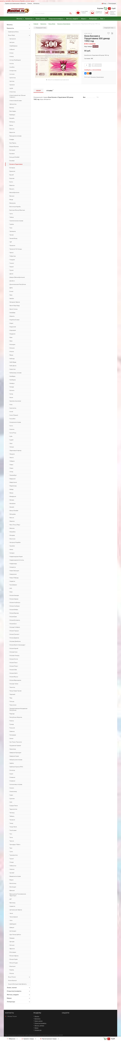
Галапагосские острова (16, 220)
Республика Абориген (15, 717)
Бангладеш (12, 111)
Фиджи (11, 880)
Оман (11, 592)
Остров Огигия (13, 659)
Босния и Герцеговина (15, 164)
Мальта (11, 517)
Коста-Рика (12, 433)
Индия (11, 323)
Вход (104, 3)
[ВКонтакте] (85, 73)
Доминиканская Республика (17, 284)
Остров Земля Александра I (17, 645)
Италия (11, 351)
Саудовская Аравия (15, 745)
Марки (83, 19)
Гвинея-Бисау (13, 238)
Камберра (12, 376)
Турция (11, 858)
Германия (12, 245)
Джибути (12, 281)
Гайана (11, 217)
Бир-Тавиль (12, 143)
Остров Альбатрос (14, 602)
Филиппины (12, 883)
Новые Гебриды (14, 577)
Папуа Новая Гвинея (15, 691)
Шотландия (12, 931)
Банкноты (29, 19)
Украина (11, 869)
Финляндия (12, 887)
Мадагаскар (13, 486)
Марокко (12, 521)
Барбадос (12, 114)
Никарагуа (12, 567)
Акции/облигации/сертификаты (17, 984)
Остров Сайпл (13, 673)
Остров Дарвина (14, 638)
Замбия (11, 298)
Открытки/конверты (56, 19)
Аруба (11, 88)
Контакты (36, 3)
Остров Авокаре (14, 595)
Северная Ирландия (15, 752)
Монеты (19, 19)
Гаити (11, 213)
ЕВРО (11, 288)
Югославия (12, 952)
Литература (93, 19)
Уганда (11, 862)
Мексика (11, 528)
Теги (101, 19)
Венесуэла (12, 203)
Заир (10, 295)
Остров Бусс (13, 623)
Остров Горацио (14, 630)
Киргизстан (12, 408)
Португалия (12, 705)
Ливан (11, 464)
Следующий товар (109, 27)
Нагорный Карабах (15, 542)
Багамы (11, 107)
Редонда (11, 713)
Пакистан (12, 687)
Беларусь (12, 121)
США (10, 802)
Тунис (11, 851)
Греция (11, 266)
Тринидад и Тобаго (14, 844)
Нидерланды (13, 563)
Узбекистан (12, 865)
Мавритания (13, 482)
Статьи (30, 3)
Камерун (12, 383)
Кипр (10, 404)
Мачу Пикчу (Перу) (14, 524)
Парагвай (12, 694)
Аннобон (12, 67)
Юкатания (12, 966)
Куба (10, 436)
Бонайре (11, 160)
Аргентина (12, 77)
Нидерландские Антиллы (16, 560)
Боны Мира (11, 35)
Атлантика (12, 92)
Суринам (12, 798)
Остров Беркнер (14, 613)
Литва (11, 471)
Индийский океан (14, 319)
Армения (12, 84)
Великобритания (14, 192)
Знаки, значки (40, 19)
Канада (11, 387)
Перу (10, 698)
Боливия (12, 153)
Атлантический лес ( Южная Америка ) (17, 96)
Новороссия (13, 574)
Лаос (10, 443)
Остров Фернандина (15, 680)
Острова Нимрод (14, 655)
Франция (12, 890)
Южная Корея (13, 959)
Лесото (11, 457)
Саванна (12, 731)
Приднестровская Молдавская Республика (18, 709)
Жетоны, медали (72, 19)
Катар (11, 394)
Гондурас (12, 259)
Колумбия (12, 418)
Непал (11, 549)
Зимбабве (12, 312)
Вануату (11, 189)
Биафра (11, 139)
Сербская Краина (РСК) (16, 766)
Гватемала (12, 231)
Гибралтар (12, 256)
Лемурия (12, 454)
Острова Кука (13, 652)
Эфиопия (12, 948)
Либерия (12, 461)
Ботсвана (12, 167)
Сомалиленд (13, 791)
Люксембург (13, 475)
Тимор (11, 823)
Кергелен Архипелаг (15, 401)
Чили (10, 920)
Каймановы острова (15, 372)
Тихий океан (12, 830)
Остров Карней (13, 648)
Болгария (12, 150)
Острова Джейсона (15, 641)
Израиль (12, 316)
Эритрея (11, 941)
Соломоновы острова (15, 784)
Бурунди (11, 178)
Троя (10, 848)
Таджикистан (13, 809)
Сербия (11, 763)
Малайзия (12, 503)
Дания (11, 273)
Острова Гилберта (14, 627)
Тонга (11, 837)
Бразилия (12, 171)
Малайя (11, 507)
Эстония (11, 945)
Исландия (12, 344)
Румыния (12, 728)
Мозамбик (12, 531)
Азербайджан (13, 46)
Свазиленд (12, 749)
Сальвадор (12, 735)
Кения (11, 397)
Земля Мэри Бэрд (14, 305)
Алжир (11, 53)
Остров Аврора (13, 599)
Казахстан (12, 369)
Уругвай (11, 872)
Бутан (11, 182)
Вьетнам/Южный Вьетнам (17, 210)
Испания (12, 348)
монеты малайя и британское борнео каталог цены (17, 1)
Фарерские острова (15, 876)
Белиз (11, 125)
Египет (11, 291)
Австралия (12, 38)
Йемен (11, 355)
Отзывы (49, 90)
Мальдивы (12, 514)
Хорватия (12, 906)
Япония (11, 973)
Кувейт (11, 440)
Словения (12, 781)
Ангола (11, 63)
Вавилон (12, 185)
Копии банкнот (12, 980)
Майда (11, 489)
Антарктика (12, 70)
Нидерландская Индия (16, 556)
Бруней (11, 174)
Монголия (12, 539)
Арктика (11, 81)
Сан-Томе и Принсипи (15, 742)
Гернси (11, 252)
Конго (11, 425)
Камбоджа (12, 379)
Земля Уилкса (13, 309)
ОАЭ (10, 588)
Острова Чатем (13, 683)
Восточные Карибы (15, 206)
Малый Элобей (13, 510)
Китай (11, 411)
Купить (98, 65)
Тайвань (11, 816)
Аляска (11, 56)
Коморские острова (15, 422)
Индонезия (12, 330)
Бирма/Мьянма (14, 146)
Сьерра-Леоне (13, 805)
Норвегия (12, 581)
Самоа (11, 738)
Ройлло (11, 720)
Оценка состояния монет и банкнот (15, 3)
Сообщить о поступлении (92, 70)
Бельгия (11, 129)
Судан (11, 795)
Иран (10, 341)
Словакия (12, 777)
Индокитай (12, 326)
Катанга (11, 390)
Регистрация (112, 3)
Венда (11, 199)
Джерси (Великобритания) (17, 277)
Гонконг (11, 263)
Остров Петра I (13, 666)
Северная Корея (14, 756)
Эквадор (11, 938)
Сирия (11, 773)
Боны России (12, 977)
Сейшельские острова (15, 759)
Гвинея (11, 235)
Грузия (11, 270)
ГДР (10, 242)
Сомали (11, 788)
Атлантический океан (15, 100)
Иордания (12, 334)
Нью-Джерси (13, 584)
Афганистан (12, 104)
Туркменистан (13, 855)
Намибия (12, 546)
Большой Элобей (14, 157)
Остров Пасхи (13, 662)
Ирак (10, 337)
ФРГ (10, 899)
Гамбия (11, 224)
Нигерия (11, 553)
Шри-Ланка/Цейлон (15, 934)
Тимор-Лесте (13, 827)
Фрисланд (12, 902)
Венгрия (11, 196)
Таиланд (11, 812)
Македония (12, 496)
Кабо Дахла (12, 365)
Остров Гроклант (14, 634)
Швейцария (12, 924)
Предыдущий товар (41, 27)
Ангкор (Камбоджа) (15, 60)
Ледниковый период (15, 450)
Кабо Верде (12, 362)
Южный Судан (13, 963)
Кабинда (12, 358)
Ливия (11, 468)
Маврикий (12, 478)
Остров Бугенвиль (14, 620)
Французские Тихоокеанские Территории (17, 894)
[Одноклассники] (88, 73)
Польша (11, 701)
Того (10, 834)
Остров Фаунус (13, 676)
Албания (12, 49)
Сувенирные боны (13, 31)
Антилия (11, 74)
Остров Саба (13, 669)
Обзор (38, 90)
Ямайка (11, 970)
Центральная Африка (15, 909)
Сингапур (12, 770)
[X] (90, 73)
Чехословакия (13, 917)
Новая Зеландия (14, 570)
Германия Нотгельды (15, 249)
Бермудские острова (15, 136)
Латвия (11, 447)
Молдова (12, 535)
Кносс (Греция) (13, 415)
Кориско (11, 429)
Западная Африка (14, 302)
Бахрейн (11, 118)
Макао (11, 493)
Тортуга (11, 841)
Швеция (11, 927)
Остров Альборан (14, 606)
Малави (11, 500)
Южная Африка (13, 955)
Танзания (12, 819)
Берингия (12, 132)
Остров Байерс (13, 609)
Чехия (11, 913)
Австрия (11, 42)
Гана (10, 228)
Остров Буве (13, 616)
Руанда (11, 724)
